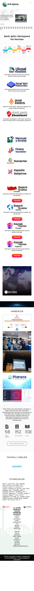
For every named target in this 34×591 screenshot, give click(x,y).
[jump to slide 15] (26, 27)
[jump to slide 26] (13, 28)
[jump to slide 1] (0, 27)
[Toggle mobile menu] (31, 2)
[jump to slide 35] (29, 28)
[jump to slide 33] (26, 28)
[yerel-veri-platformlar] (17, 82)
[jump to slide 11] (19, 27)
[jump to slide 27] (15, 28)
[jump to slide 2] (2, 27)
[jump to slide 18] (31, 27)
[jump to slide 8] (13, 27)
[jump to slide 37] (0, 29)
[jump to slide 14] (24, 27)
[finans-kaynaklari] (17, 147)
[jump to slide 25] (11, 28)
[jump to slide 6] (9, 27)
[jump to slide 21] (4, 28)
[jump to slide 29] (19, 28)
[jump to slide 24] (9, 28)
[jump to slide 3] (4, 27)
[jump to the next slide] (31, 19)
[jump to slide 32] (24, 28)
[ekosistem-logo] (17, 111)
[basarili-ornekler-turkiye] (17, 186)
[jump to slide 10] (17, 27)
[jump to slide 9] (15, 27)
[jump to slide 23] (8, 28)
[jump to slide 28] (17, 28)
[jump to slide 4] (6, 27)
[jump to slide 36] (31, 28)
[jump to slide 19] (0, 28)
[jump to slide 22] (6, 28)
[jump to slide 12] (20, 27)
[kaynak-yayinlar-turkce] (17, 223)
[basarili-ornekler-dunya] (17, 205)
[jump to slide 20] (2, 28)
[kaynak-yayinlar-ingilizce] (17, 241)
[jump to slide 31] (22, 28)
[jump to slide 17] (29, 27)
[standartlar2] (17, 158)
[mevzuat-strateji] (17, 137)
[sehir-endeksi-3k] (17, 99)
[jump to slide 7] (11, 27)
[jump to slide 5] (8, 27)
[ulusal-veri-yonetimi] (17, 67)
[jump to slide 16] (28, 27)
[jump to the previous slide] (3, 19)
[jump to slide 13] (22, 27)
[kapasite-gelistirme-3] (17, 169)
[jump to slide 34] (28, 28)
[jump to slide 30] (20, 28)
